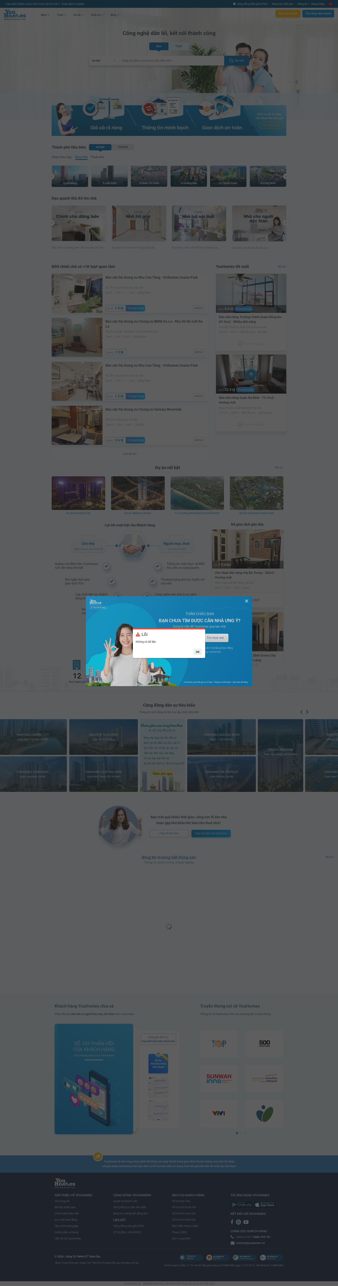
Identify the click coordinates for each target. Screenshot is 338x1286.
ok (198, 651)
